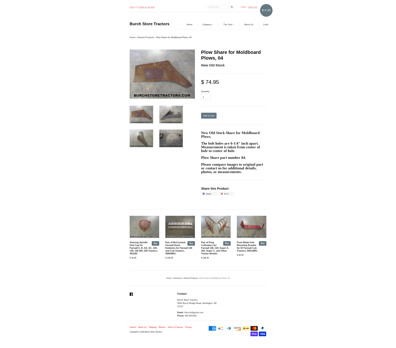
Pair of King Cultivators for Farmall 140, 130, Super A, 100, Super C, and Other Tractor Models (215, 248)
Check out (252, 7)
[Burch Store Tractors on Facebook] (131, 294)
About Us (248, 24)
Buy (155, 243)
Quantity (205, 91)
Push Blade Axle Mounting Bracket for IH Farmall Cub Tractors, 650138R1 (247, 246)
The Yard (228, 24)
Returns (162, 327)
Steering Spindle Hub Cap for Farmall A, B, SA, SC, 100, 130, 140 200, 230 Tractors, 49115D (144, 248)
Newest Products (146, 37)
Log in (132, 7)
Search (133, 327)
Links (265, 24)
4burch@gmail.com (193, 312)
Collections (177, 278)
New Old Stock (213, 65)
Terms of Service (175, 327)
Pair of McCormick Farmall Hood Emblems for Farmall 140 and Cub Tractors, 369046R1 (178, 248)
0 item (243, 7)
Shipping (152, 327)
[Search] (232, 7)
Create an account (146, 7)
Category (207, 24)
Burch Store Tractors (149, 24)
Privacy (188, 327)
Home (189, 24)
